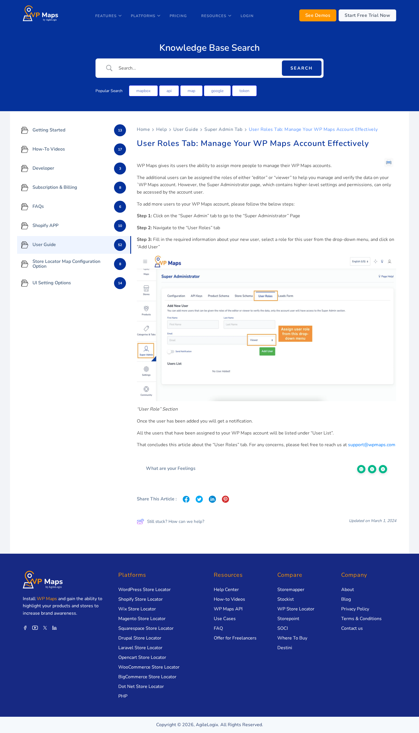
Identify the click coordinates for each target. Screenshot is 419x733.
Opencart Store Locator (142, 657)
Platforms (143, 16)
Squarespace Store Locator (146, 628)
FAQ (218, 628)
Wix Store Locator (137, 609)
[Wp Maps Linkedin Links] (54, 627)
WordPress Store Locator (144, 589)
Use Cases (225, 619)
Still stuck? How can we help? (175, 521)
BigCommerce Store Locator (147, 677)
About (347, 589)
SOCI (282, 628)
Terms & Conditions (361, 619)
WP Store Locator (295, 609)
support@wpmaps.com (371, 445)
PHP (122, 696)
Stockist (285, 599)
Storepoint (288, 619)
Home (143, 129)
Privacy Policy (355, 609)
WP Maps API (228, 609)
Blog (346, 599)
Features (106, 16)
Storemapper (290, 589)
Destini (284, 648)
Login (247, 16)
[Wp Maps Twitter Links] (45, 627)
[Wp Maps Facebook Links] (25, 627)
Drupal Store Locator (139, 638)
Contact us (352, 628)
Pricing (178, 16)
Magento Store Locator (142, 619)
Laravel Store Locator (140, 648)
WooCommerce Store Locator (149, 667)
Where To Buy (292, 638)
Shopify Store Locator (140, 599)
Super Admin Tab (223, 129)
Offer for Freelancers (235, 638)
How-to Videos (229, 599)
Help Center (226, 589)
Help (161, 129)
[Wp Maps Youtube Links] (35, 627)
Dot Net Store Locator (141, 686)
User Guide (185, 129)
